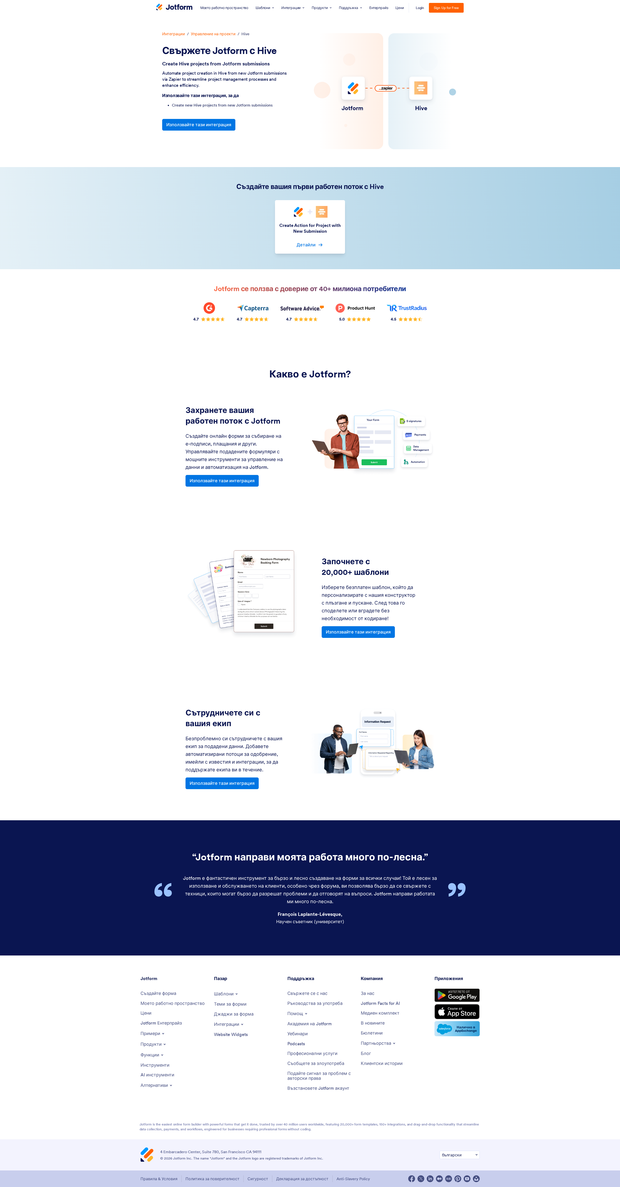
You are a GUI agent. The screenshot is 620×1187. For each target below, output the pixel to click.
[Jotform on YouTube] (467, 1178)
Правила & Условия (159, 1178)
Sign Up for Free (446, 8)
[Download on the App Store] (457, 1011)
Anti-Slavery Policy (353, 1178)
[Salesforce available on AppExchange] (457, 1028)
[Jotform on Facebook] (411, 1178)
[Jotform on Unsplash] (476, 1178)
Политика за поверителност (212, 1178)
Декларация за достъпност (302, 1178)
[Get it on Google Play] (457, 995)
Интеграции (173, 33)
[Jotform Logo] (174, 7)
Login (420, 8)
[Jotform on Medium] (439, 1178)
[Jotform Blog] (448, 1178)
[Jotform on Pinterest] (457, 1178)
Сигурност (258, 1178)
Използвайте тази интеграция (198, 124)
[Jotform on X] (420, 1178)
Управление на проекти (213, 33)
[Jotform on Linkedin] (430, 1178)
